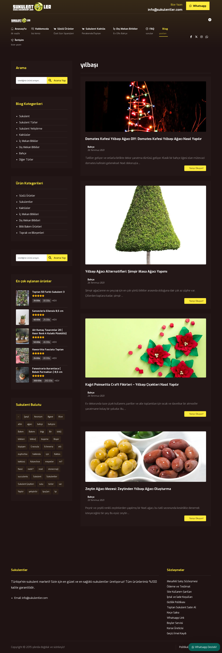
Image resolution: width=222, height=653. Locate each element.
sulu (41, 484)
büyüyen (22, 446)
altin (20, 424)
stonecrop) (53, 469)
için (47, 454)
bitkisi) (33, 439)
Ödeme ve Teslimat (178, 586)
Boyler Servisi (175, 623)
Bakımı (32, 431)
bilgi (42, 431)
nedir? (30, 469)
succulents (23, 476)
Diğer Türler (26, 159)
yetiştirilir (33, 491)
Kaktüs (57, 454)
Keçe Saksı (173, 612)
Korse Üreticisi (175, 628)
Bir (50, 431)
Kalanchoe (35, 461)
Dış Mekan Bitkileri (29, 220)
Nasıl (20, 469)
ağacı (29, 424)
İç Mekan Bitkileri (29, 214)
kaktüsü (21, 461)
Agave (50, 416)
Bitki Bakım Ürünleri (30, 226)
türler (51, 484)
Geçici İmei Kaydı (176, 633)
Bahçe (91, 147)
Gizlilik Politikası (176, 602)
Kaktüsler (24, 135)
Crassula (35, 446)
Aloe (60, 416)
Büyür (56, 439)
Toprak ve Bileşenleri (31, 232)
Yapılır (21, 491)
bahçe (40, 424)
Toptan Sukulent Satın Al (181, 607)
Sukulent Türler (28, 122)
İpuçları (46, 491)
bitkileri (21, 439)
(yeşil (26, 416)
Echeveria (48, 446)
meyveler (49, 461)
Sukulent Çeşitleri (26, 484)
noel (41, 469)
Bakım (21, 431)
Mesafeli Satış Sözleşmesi (182, 581)
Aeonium (38, 416)
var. (60, 484)
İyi (56, 491)
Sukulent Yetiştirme (30, 128)
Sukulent (24, 116)
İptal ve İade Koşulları (179, 597)
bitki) (59, 431)
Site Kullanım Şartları (179, 591)
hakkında (37, 454)
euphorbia (22, 454)
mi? (60, 461)
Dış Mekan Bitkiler (29, 147)
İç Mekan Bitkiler (28, 141)
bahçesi (51, 424)
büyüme (44, 439)
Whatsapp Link (175, 617)
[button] (207, 22)
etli (59, 446)
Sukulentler (26, 202)
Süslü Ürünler (27, 195)
